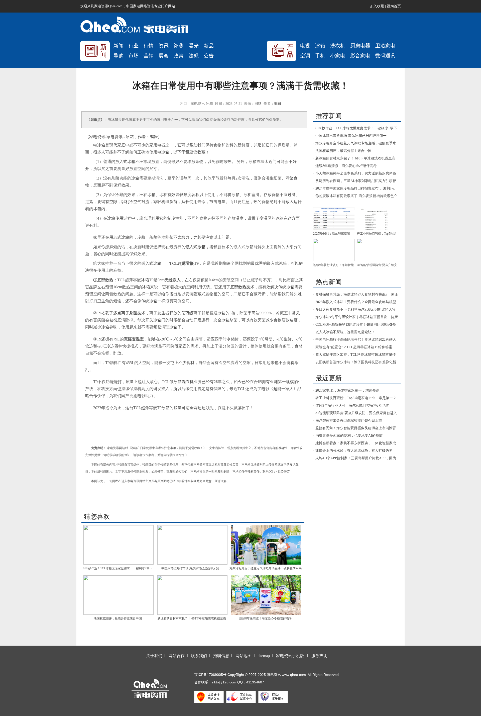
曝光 (194, 45)
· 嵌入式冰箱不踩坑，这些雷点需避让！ (344, 332)
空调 (305, 55)
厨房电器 (360, 45)
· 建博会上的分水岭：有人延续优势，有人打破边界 (353, 451)
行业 (134, 45)
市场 (134, 55)
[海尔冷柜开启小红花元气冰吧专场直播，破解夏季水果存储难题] (266, 545)
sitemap (264, 656)
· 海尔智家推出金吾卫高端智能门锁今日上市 (347, 420)
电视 (305, 45)
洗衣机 (337, 45)
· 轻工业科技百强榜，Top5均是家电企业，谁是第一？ (354, 398)
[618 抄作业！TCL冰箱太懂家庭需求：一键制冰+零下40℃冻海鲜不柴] (118, 545)
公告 (209, 55)
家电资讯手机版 (290, 656)
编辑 (277, 104)
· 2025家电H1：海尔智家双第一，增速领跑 (346, 390)
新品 (209, 45)
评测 (179, 45)
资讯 (164, 45)
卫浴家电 (385, 45)
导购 (118, 55)
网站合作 (177, 656)
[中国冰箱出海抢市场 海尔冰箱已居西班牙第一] (192, 545)
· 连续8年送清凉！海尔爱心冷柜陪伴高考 (345, 166)
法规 (194, 55)
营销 (149, 55)
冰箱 (320, 45)
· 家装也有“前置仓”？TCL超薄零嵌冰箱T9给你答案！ (354, 347)
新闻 (118, 45)
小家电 (337, 55)
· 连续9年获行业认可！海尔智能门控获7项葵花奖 (351, 405)
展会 (164, 55)
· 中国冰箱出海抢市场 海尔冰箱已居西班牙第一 (350, 136)
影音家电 (360, 55)
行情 (149, 45)
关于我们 (154, 656)
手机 (320, 55)
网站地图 (243, 656)
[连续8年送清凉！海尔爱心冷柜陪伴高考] (266, 595)
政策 (179, 55)
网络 (258, 104)
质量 (130, 382)
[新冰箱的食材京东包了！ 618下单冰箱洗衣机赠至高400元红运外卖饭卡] (192, 595)
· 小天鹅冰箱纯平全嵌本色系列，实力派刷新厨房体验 (354, 173)
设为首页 (394, 6)
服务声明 (319, 656)
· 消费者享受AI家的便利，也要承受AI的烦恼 (348, 435)
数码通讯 (385, 55)
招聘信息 (221, 656)
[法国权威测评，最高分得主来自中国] (118, 595)
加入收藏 (377, 6)
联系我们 (199, 656)
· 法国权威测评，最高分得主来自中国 (342, 151)
